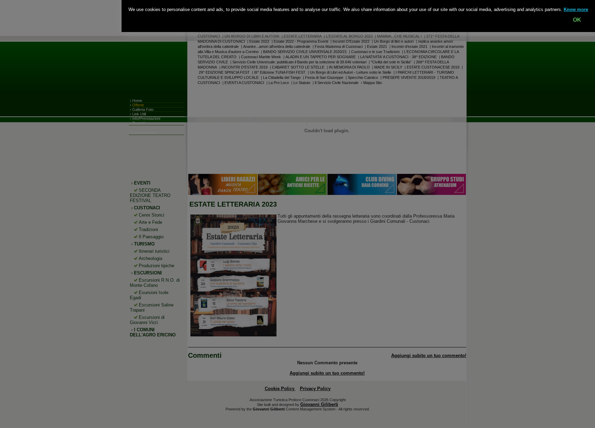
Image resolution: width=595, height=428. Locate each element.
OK (577, 20)
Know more (576, 9)
